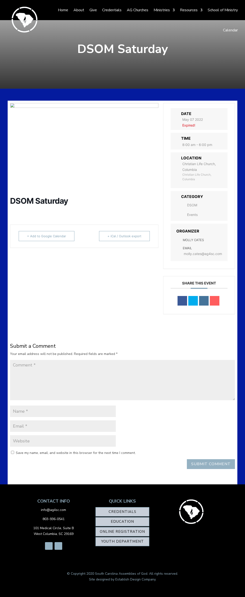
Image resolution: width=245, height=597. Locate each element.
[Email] (214, 301)
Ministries (162, 10)
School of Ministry (223, 10)
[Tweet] (193, 301)
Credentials (112, 10)
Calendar (230, 30)
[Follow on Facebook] (49, 546)
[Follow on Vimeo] (58, 546)
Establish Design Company (135, 579)
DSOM (192, 205)
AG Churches (137, 10)
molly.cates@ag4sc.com (203, 254)
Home (63, 10)
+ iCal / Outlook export (124, 236)
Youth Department (122, 541)
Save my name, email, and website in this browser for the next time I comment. (76, 453)
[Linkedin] (204, 301)
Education (122, 521)
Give (93, 10)
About (78, 10)
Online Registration (122, 531)
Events (192, 215)
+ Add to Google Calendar (46, 236)
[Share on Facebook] (182, 301)
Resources (189, 10)
